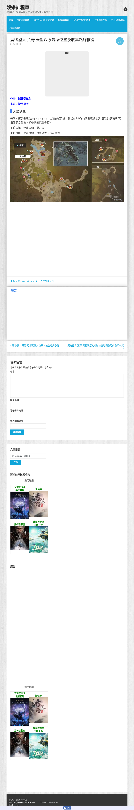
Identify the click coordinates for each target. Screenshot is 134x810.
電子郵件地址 (16, 410)
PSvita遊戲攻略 (118, 20)
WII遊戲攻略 (14, 28)
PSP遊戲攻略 (101, 20)
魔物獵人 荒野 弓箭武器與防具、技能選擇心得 (34, 345)
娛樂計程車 (18, 7)
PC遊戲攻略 (63, 20)
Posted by (25, 281)
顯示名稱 (14, 400)
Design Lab (14, 805)
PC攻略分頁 (48, 281)
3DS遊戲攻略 (23, 20)
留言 (12, 371)
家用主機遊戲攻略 (82, 20)
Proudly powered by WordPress (22, 802)
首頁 (11, 20)
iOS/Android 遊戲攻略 (44, 20)
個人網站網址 (16, 420)
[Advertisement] (67, 75)
